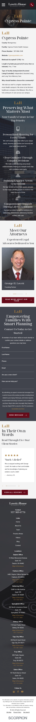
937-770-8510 (18, 632)
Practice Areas (18, 534)
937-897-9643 (18, 582)
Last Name (5, 354)
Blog (18, 541)
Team (18, 530)
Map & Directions (18, 566)
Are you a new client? (9, 375)
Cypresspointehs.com (15, 55)
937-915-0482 (18, 683)
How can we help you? (10, 381)
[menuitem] (8, 712)
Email (4, 368)
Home (18, 522)
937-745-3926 (18, 665)
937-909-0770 (18, 512)
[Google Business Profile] (14, 692)
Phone (4, 361)
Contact (18, 545)
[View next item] (26, 294)
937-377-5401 (18, 617)
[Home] (17, 5)
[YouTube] (22, 692)
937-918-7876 (18, 599)
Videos (18, 538)
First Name (6, 347)
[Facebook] (18, 692)
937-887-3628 (18, 647)
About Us (18, 526)
